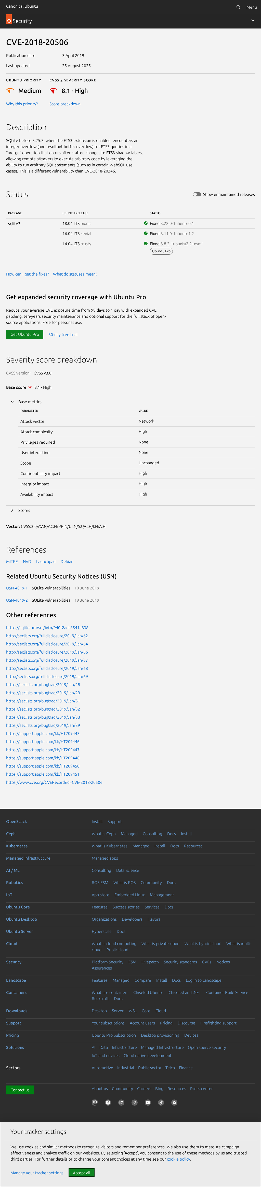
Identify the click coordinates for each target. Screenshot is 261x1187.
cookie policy (178, 1159)
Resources (193, 846)
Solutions (15, 1047)
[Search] (238, 7)
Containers (16, 992)
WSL (133, 1010)
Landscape (16, 980)
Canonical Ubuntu (22, 6)
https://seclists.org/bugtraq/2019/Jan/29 (43, 692)
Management (162, 894)
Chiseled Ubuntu (148, 992)
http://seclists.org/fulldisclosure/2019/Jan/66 (47, 652)
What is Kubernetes (109, 846)
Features (100, 907)
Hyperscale (102, 931)
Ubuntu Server (19, 931)
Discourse (186, 1023)
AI (93, 1047)
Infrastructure (124, 1047)
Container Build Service (227, 992)
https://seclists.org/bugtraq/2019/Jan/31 (43, 701)
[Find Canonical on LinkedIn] (122, 1103)
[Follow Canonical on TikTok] (162, 1103)
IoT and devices (106, 1055)
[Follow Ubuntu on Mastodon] (96, 1103)
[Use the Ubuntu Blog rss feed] (175, 1103)
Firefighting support (218, 1023)
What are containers (110, 992)
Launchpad (46, 561)
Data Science (127, 870)
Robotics (14, 882)
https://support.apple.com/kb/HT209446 (43, 741)
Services (152, 907)
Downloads (16, 1010)
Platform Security (107, 962)
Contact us (20, 1090)
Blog (159, 1088)
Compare (143, 980)
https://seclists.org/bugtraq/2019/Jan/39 (43, 725)
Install (97, 821)
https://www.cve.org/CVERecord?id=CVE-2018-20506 (54, 782)
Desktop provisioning (160, 1035)
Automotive (102, 1067)
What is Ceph (104, 833)
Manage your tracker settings (36, 1172)
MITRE (12, 561)
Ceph (11, 833)
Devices (191, 1035)
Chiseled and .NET (184, 992)
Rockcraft (100, 998)
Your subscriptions (108, 1023)
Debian (67, 561)
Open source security (207, 1047)
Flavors (154, 919)
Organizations (104, 919)
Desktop (99, 1010)
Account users (142, 1023)
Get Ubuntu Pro (24, 334)
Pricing (166, 1023)
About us (100, 1088)
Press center (201, 1088)
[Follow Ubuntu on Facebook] (109, 1103)
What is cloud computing (114, 943)
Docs (171, 833)
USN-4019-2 (17, 600)
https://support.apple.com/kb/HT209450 (43, 766)
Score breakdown (65, 104)
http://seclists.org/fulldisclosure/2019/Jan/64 (47, 644)
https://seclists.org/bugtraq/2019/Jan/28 (43, 684)
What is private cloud (160, 943)
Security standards (180, 962)
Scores (24, 510)
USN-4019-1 (17, 588)
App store (100, 894)
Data (103, 1047)
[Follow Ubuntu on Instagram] (136, 1103)
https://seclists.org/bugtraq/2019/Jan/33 (43, 717)
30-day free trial (62, 334)
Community (151, 882)
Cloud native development (148, 1055)
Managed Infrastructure (162, 1047)
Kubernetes (17, 846)
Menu (251, 7)
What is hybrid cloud (203, 943)
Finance (186, 1067)
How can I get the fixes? (27, 274)
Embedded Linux (129, 894)
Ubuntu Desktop (21, 919)
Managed (129, 833)
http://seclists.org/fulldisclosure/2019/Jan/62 (47, 635)
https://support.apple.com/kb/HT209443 (43, 733)
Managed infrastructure (28, 858)
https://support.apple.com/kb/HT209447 (43, 749)
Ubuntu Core (18, 907)
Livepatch (150, 962)
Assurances (102, 968)
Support (115, 821)
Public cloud (117, 949)
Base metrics (30, 401)
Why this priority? (22, 104)
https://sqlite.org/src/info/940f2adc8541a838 (47, 627)
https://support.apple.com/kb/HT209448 (43, 758)
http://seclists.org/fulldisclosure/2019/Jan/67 (47, 660)
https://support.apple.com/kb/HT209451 (43, 774)
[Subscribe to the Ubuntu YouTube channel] (149, 1103)
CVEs (206, 962)
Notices (223, 962)
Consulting (152, 833)
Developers (132, 919)
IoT (9, 894)
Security (13, 962)
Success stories (126, 907)
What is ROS (124, 882)
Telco (170, 1067)
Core (146, 1010)
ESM (132, 962)
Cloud (11, 943)
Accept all (81, 1172)
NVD (27, 561)
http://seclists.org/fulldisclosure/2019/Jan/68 (47, 668)
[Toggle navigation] (253, 20)
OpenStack (16, 821)
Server (118, 1010)
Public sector (149, 1067)
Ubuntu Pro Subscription (114, 1035)
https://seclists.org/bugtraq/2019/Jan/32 (43, 709)
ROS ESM (100, 882)
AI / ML (13, 870)
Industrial (125, 1067)
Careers (144, 1088)
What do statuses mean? (75, 274)
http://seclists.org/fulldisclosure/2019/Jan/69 (47, 676)
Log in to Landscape (203, 980)
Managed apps (105, 858)
